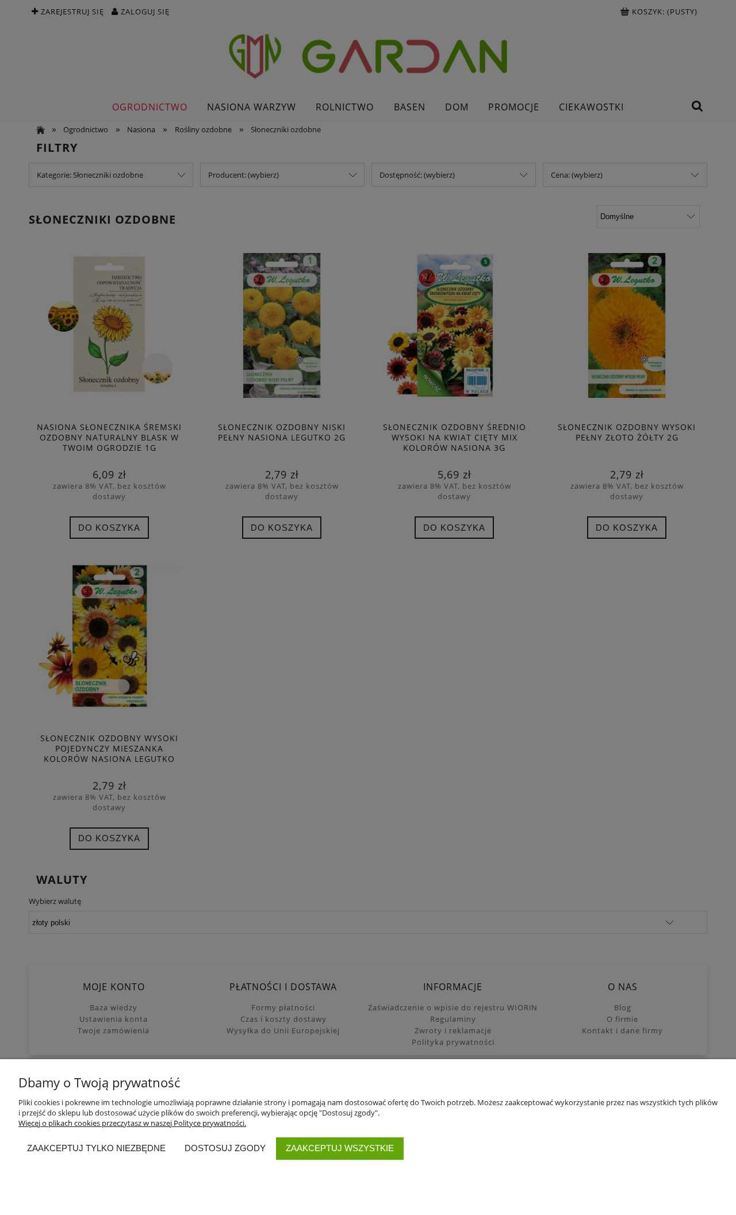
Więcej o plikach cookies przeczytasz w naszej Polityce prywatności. (132, 1123)
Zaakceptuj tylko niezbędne (96, 1148)
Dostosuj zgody (225, 1148)
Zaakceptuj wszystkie (340, 1148)
